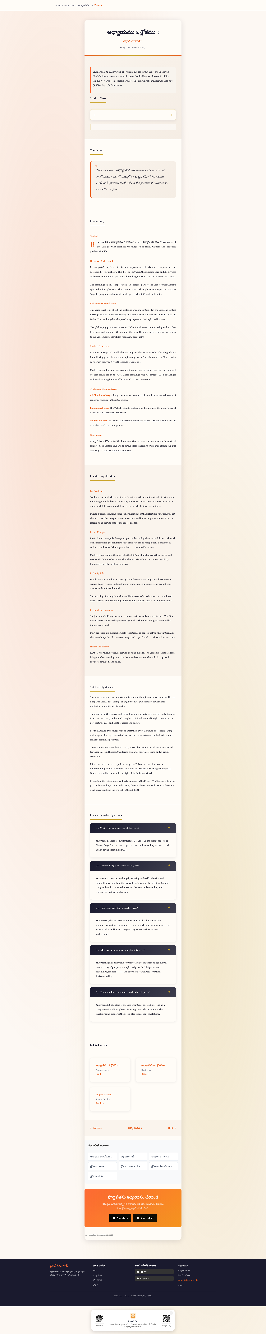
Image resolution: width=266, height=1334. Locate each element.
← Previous (96, 1127)
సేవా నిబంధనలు (184, 1275)
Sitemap (181, 1285)
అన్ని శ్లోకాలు (97, 1280)
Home (58, 5)
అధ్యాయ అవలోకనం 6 (101, 1156)
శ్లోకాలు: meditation (130, 1166)
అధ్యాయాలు (97, 1275)
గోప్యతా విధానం (184, 1270)
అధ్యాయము (69, 5)
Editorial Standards (188, 1280)
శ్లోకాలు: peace (97, 1166)
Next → (172, 1127)
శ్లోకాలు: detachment (161, 1166)
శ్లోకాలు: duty (96, 1176)
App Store (122, 1217)
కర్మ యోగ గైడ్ (127, 1156)
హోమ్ (95, 1270)
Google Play (147, 1217)
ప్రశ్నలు (95, 1284)
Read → (100, 1073)
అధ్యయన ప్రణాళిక (160, 1156)
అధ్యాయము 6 (84, 5)
